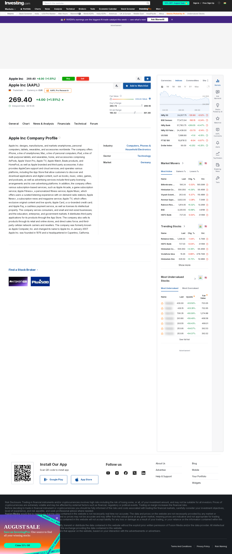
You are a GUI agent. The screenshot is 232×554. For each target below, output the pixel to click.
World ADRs (88, 14)
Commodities (192, 80)
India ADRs (101, 14)
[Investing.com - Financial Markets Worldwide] (17, 3)
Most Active (166, 171)
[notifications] (219, 2)
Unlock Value (141, 99)
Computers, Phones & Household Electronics (138, 147)
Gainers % (181, 171)
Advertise (161, 470)
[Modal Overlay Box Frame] (30, 534)
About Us (160, 463)
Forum (94, 123)
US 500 (164, 135)
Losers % (194, 171)
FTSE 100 (165, 140)
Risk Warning (221, 546)
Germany (146, 162)
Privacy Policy (203, 546)
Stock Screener (128, 9)
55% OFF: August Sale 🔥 (176, 3)
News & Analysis (43, 123)
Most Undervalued (169, 288)
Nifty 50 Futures (168, 130)
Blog (194, 463)
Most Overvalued (190, 288)
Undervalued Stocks (196, 14)
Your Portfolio (199, 476)
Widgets (196, 482)
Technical (80, 123)
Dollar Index (166, 145)
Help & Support (164, 476)
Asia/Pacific (151, 14)
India (37, 14)
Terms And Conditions (181, 546)
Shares (10, 14)
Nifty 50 (164, 115)
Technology (144, 156)
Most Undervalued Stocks (172, 278)
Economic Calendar (108, 9)
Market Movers (170, 163)
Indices (178, 80)
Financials (64, 123)
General (14, 123)
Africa (161, 14)
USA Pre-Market (48, 14)
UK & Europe (125, 14)
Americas (113, 14)
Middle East (139, 14)
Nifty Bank (165, 125)
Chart (26, 123)
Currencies (166, 80)
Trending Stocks (171, 226)
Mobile (195, 470)
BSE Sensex (166, 120)
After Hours (63, 14)
